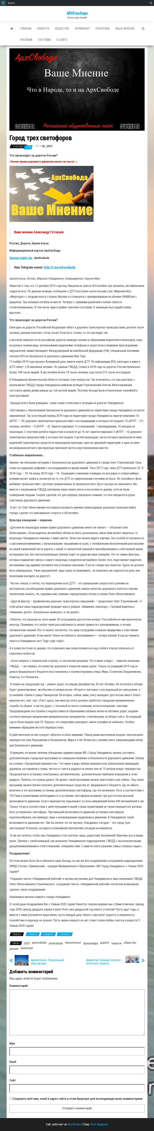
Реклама (26, 40)
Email (12, 1062)
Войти (11, 2)
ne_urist (47, 146)
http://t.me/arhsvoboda (59, 267)
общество (130, 942)
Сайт (12, 1080)
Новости (43, 28)
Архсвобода (90, 943)
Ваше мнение (124, 28)
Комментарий (18, 986)
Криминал (82, 28)
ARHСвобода (77, 13)
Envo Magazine (99, 1124)
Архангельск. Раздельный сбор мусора (47, 961)
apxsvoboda (39, 942)
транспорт (26, 948)
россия (13, 949)
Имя (12, 1043)
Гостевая (44, 40)
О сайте (61, 40)
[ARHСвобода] (12, 28)
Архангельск (73, 942)
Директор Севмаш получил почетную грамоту (103, 961)
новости (116, 943)
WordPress (74, 1124)
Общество (62, 28)
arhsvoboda (55, 943)
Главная (25, 28)
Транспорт (64, 934)
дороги (104, 942)
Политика (102, 28)
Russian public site (20, 258)
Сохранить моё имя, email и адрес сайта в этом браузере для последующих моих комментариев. (78, 1098)
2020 (26, 943)
